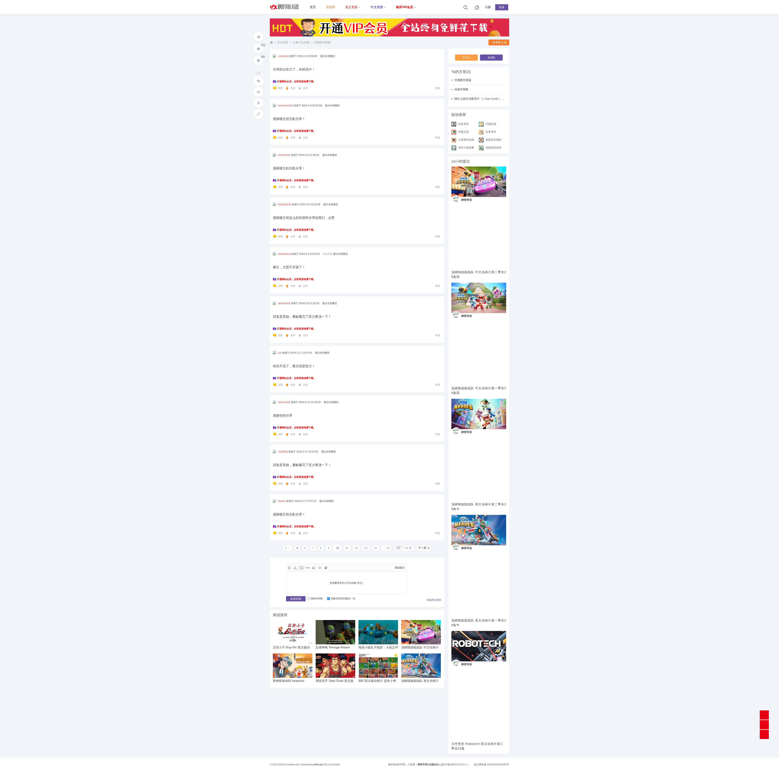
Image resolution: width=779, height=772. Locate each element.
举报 (437, 88)
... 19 (386, 548)
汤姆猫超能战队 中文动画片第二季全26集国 (478, 274)
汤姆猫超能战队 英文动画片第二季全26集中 (478, 507)
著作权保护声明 (396, 764)
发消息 (491, 57)
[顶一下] (258, 37)
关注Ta (466, 57)
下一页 (422, 548)
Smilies (326, 568)
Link (308, 568)
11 (346, 548)
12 (356, 548)
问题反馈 (491, 123)
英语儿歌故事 (466, 147)
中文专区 (282, 42)
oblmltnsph (284, 155)
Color (295, 568)
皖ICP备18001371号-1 (453, 764)
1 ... (287, 548)
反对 (305, 88)
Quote (314, 568)
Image (301, 568)
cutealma (283, 56)
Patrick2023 (284, 204)
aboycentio (284, 402)
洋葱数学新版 (322, 42)
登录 (502, 7)
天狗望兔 (283, 451)
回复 (280, 88)
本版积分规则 (434, 600)
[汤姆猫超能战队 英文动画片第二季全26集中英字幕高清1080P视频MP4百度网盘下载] (478, 414)
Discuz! (318, 764)
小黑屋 (411, 764)
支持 (293, 88)
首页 (313, 7)
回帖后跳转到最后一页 (343, 598)
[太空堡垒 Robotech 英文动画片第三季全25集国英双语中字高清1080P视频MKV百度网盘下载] (478, 646)
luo (280, 352)
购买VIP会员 (404, 7)
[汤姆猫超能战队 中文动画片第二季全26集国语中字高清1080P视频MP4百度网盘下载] (478, 182)
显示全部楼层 (327, 56)
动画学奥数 (461, 89)
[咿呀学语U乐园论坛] (285, 13)
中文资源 (377, 7)
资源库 (330, 7)
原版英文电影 (493, 139)
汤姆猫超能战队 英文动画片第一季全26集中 (478, 623)
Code (320, 568)
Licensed (334, 764)
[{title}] (389, 37)
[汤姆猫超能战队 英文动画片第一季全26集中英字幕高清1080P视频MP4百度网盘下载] (478, 530)
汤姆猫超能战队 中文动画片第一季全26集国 (478, 390)
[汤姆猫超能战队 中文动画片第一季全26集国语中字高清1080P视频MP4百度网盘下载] (478, 298)
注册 (488, 7)
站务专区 (463, 123)
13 (365, 548)
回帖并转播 (316, 598)
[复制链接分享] (258, 114)
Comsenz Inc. (292, 764)
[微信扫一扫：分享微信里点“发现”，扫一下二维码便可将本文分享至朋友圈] (258, 81)
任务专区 (491, 131)
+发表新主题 (499, 42)
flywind (282, 501)
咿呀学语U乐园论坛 (271, 42)
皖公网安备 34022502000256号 (491, 764)
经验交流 (463, 131)
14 (375, 548)
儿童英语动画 (466, 139)
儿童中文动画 (301, 42)
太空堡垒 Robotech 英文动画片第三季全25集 (477, 746)
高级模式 (400, 567)
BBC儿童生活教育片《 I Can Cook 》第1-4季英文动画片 (490, 98)
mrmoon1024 (285, 105)
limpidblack (284, 253)
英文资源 (351, 7)
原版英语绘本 (493, 147)
